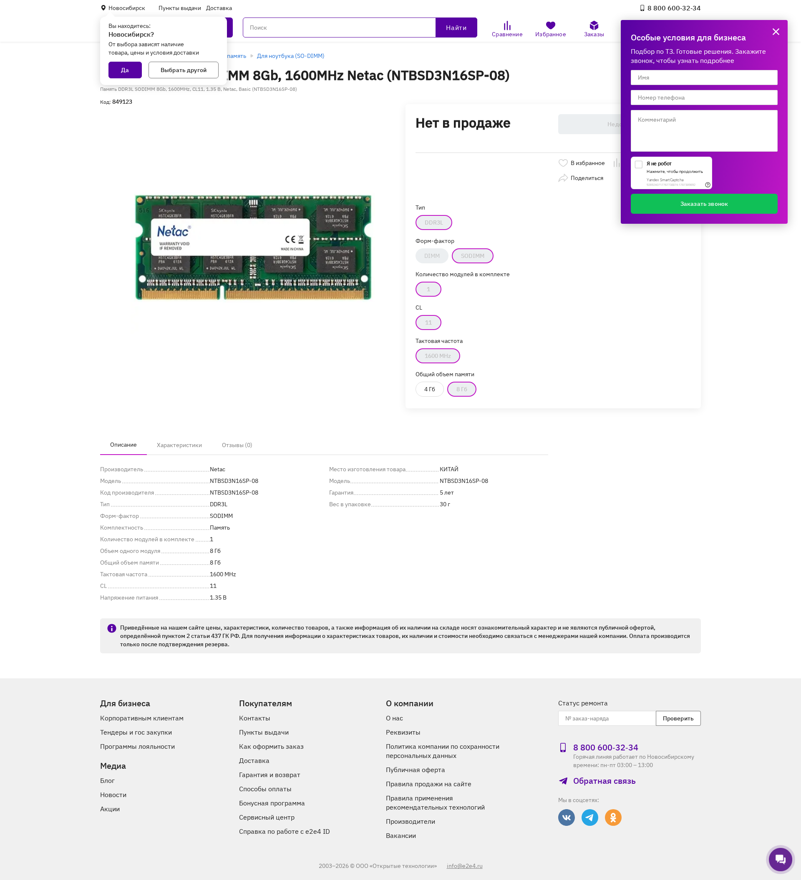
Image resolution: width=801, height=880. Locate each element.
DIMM (432, 256)
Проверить (678, 718)
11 (428, 322)
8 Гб (461, 389)
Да (125, 70)
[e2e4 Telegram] (590, 817)
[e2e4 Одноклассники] (613, 817)
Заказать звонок (704, 204)
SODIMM (472, 256)
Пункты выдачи (180, 8)
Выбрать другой (184, 70)
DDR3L (434, 222)
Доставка (219, 8)
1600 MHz (438, 356)
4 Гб (429, 389)
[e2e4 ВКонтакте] (566, 817)
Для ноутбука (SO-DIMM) (291, 56)
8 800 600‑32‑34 (674, 8)
